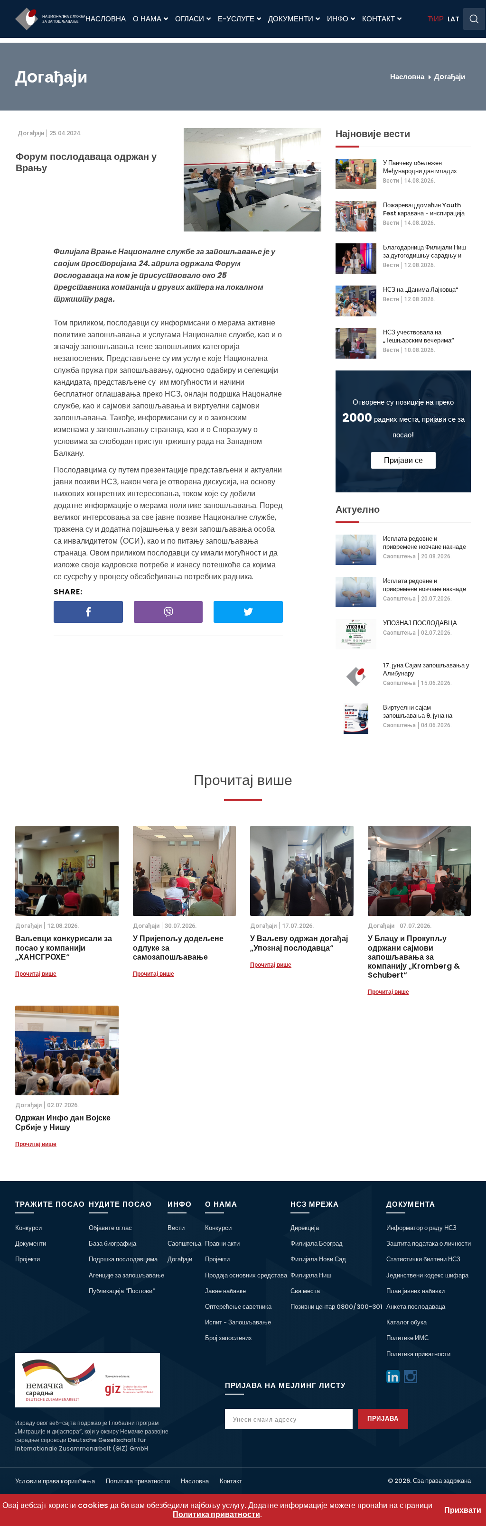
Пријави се (403, 460)
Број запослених (228, 1337)
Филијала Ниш (310, 1275)
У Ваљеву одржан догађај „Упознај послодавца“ (299, 943)
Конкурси (28, 1227)
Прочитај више (35, 974)
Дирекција (304, 1227)
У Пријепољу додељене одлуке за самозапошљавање (178, 948)
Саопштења (399, 556)
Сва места (305, 1290)
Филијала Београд (316, 1243)
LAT (453, 19)
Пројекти (27, 1259)
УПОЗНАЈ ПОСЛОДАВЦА (420, 623)
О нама (147, 19)
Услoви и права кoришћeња (55, 1481)
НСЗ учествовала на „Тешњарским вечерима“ (418, 336)
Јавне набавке (225, 1290)
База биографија (112, 1243)
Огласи (189, 19)
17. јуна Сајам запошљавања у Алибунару (426, 669)
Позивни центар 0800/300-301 (336, 1306)
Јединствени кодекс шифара (427, 1275)
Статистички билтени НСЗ (423, 1259)
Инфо (337, 19)
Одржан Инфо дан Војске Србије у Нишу (63, 1122)
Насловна (105, 19)
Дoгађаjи (449, 77)
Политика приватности (418, 1354)
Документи (290, 19)
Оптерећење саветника (238, 1306)
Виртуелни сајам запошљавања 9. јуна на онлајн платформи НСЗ (417, 711)
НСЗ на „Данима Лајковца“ (420, 290)
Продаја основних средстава (246, 1275)
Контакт (378, 19)
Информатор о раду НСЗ (421, 1227)
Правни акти (222, 1243)
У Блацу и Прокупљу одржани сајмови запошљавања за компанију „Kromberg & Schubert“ (414, 957)
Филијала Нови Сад (318, 1259)
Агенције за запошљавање (126, 1275)
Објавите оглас (110, 1227)
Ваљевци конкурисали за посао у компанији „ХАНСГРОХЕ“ (63, 948)
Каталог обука (406, 1322)
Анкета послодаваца (415, 1306)
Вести (391, 180)
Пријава (383, 1418)
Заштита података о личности (428, 1243)
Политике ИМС (407, 1337)
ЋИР (436, 19)
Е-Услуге (236, 19)
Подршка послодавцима (123, 1259)
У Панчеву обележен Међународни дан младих (420, 167)
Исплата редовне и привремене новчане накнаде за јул (424, 543)
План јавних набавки (415, 1290)
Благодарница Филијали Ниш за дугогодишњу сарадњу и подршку (424, 251)
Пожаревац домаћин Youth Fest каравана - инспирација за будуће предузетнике (424, 209)
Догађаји (180, 1259)
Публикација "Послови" (122, 1290)
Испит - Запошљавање (238, 1322)
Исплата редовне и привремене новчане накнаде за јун (424, 585)
